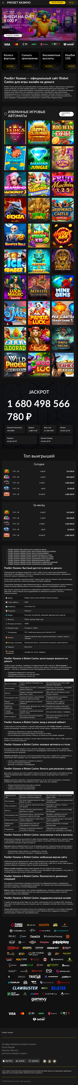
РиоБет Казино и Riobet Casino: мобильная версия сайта (29, 560)
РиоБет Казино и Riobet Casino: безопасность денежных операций (33, 562)
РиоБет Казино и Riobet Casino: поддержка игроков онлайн (30, 564)
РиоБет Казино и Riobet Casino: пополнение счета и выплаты (31, 558)
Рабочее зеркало (10, 1050)
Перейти (10, 66)
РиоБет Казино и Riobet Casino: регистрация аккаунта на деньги (32, 551)
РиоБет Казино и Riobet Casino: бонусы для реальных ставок (30, 556)
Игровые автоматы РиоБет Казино (19, 1044)
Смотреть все (66, 114)
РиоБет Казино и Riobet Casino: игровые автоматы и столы (30, 555)
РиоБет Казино (19, 2)
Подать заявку (13, 35)
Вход (71, 2)
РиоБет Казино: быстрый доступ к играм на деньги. (27, 549)
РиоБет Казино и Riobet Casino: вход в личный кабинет (28, 553)
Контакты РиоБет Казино (14, 1054)
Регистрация (57, 2)
